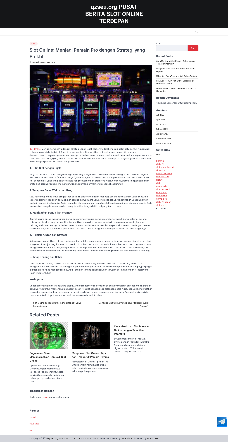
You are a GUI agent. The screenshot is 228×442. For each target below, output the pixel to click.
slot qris (160, 205)
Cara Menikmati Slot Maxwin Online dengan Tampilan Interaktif (131, 330)
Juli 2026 (160, 114)
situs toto (34, 423)
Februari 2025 (162, 129)
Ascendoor (126, 438)
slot (158, 182)
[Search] (196, 32)
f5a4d (34, 62)
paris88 (160, 160)
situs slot (160, 170)
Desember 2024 (163, 138)
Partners (163, 208)
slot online (161, 195)
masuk (45, 397)
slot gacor (161, 192)
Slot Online (35, 148)
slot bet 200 (162, 176)
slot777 (160, 163)
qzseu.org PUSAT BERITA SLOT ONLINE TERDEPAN (114, 14)
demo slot (161, 198)
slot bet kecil (163, 189)
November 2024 (163, 143)
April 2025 (160, 119)
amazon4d (161, 186)
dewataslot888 (164, 173)
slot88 (159, 179)
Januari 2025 (162, 133)
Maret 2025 (161, 124)
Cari (158, 43)
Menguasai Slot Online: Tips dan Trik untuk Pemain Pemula (90, 355)
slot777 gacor (163, 201)
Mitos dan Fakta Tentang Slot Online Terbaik (176, 76)
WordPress (152, 438)
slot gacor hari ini (165, 167)
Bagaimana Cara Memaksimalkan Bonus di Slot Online (48, 357)
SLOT (33, 44)
